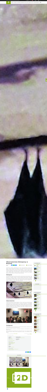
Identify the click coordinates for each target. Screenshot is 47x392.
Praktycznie (26, 2)
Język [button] (33, 0)
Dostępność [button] (30, 0)
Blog (32, 2)
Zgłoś (30, 333)
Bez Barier (22, 2)
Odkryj (12, 2)
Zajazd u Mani (38, 311)
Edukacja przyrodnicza (22, 337)
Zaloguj (40, 0)
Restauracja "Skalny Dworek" (38, 315)
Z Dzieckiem (18, 2)
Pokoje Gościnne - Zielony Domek (38, 297)
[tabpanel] (12, 362)
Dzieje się (29, 2)
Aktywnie (15, 2)
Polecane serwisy (36, 2)
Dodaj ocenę (15, 333)
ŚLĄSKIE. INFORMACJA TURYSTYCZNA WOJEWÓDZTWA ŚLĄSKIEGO (12, 0)
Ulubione (37, 0)
